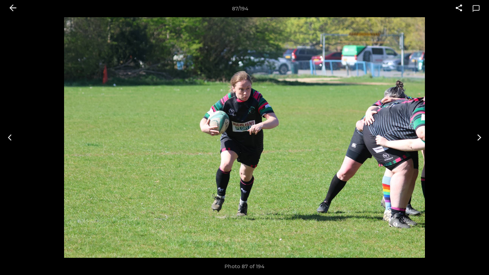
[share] (459, 9)
